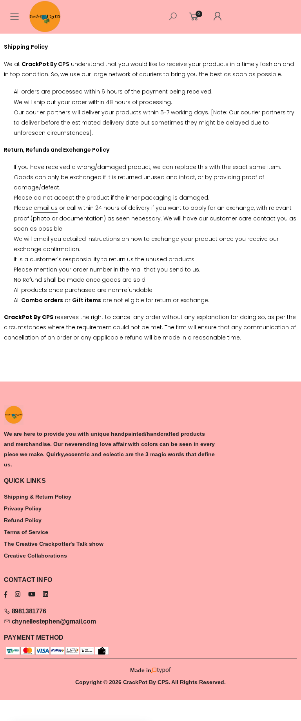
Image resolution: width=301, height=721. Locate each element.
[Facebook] (5, 594)
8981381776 (28, 611)
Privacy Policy (23, 508)
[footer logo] (150, 415)
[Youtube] (31, 594)
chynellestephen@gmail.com (53, 621)
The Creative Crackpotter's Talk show (53, 544)
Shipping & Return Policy (37, 497)
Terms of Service (26, 532)
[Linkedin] (45, 594)
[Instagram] (17, 594)
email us (46, 208)
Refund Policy (23, 520)
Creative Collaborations (35, 555)
